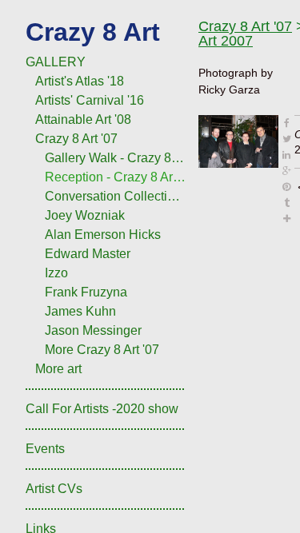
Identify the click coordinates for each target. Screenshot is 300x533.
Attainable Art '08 (83, 119)
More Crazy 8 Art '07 (102, 349)
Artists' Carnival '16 (89, 100)
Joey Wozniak (85, 215)
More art (58, 369)
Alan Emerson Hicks (103, 234)
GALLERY (56, 62)
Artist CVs (54, 488)
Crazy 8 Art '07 (76, 138)
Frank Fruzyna (86, 292)
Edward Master (87, 254)
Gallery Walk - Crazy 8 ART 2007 (115, 158)
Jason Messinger (93, 330)
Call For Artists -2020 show (102, 409)
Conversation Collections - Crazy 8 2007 (115, 196)
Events (45, 448)
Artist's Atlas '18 (79, 81)
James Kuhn (80, 311)
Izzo (56, 273)
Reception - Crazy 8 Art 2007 (115, 177)
